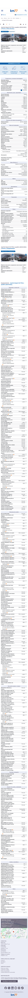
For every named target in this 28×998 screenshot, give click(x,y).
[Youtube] (15, 988)
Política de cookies (4, 968)
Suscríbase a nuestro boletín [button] (9, 981)
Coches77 (3, 960)
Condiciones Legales (5, 969)
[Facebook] (5, 988)
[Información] (0, 24)
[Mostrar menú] (2, 10)
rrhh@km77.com (4, 955)
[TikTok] (22, 988)
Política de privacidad (5, 970)
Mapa (12, 923)
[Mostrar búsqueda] (26, 10)
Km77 (14, 10)
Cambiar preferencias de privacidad (8, 972)
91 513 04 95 (8, 926)
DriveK (2, 963)
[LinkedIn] (12, 988)
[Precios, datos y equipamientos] (6, 24)
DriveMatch (3, 961)
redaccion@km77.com (5, 944)
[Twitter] (9, 988)
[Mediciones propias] (9, 24)
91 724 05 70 (10, 925)
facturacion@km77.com (5, 952)
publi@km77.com (4, 948)
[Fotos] (3, 24)
